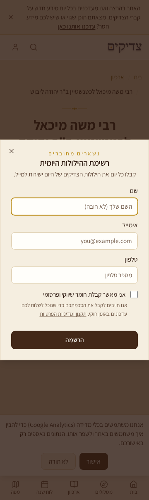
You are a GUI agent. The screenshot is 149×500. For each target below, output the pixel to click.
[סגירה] (11, 151)
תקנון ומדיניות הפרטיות (63, 313)
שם (134, 190)
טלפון (131, 259)
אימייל (130, 225)
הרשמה (74, 340)
